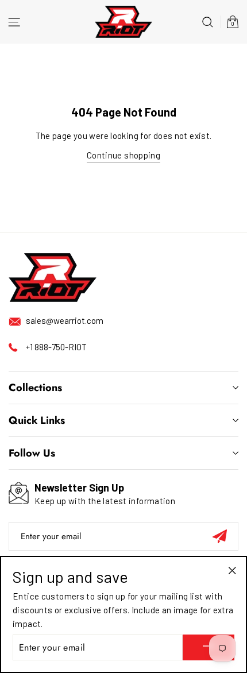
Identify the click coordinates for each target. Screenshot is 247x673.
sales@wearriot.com (64, 320)
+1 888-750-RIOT (56, 347)
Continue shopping (123, 155)
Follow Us (32, 453)
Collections (35, 387)
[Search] (207, 21)
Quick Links (37, 420)
